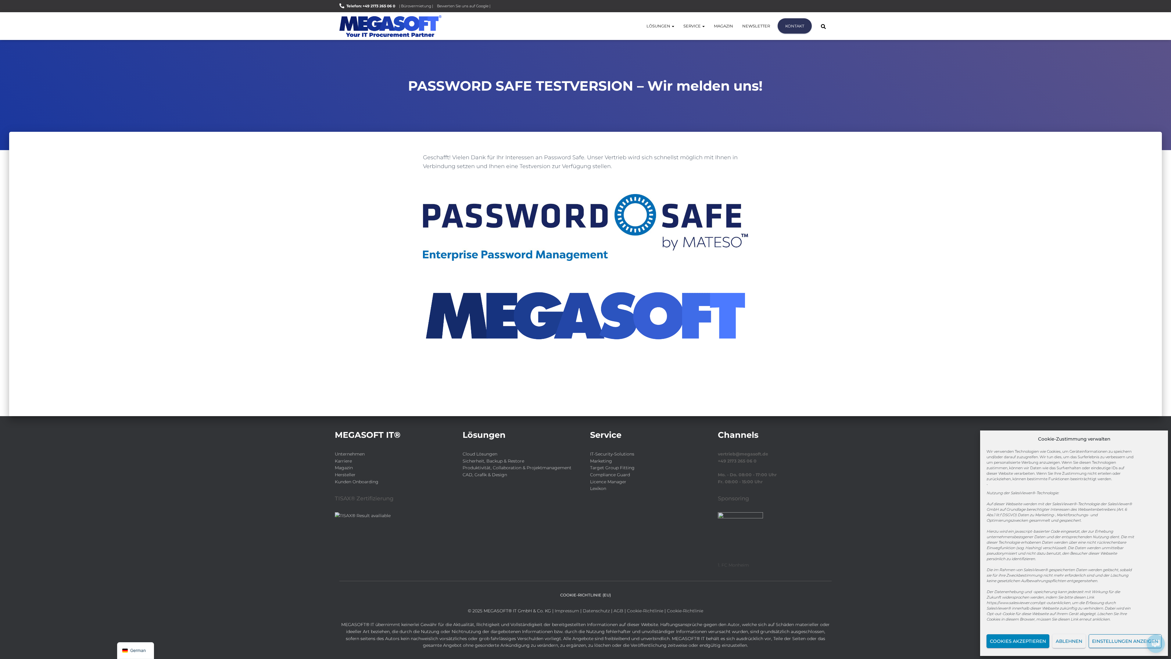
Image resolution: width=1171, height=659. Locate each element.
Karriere (343, 461)
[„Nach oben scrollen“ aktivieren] (12, 646)
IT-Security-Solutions (612, 454)
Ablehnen (1069, 641)
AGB (618, 611)
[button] (672, 25)
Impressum (567, 611)
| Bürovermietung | (416, 6)
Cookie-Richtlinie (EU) (585, 594)
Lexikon (598, 488)
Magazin (723, 25)
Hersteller (345, 474)
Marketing (601, 461)
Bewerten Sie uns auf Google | (463, 6)
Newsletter (756, 25)
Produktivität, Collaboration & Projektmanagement (517, 467)
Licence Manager (608, 481)
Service (692, 25)
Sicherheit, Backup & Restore (493, 461)
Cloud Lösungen (480, 454)
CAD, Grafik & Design (485, 474)
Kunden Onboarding (356, 481)
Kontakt (794, 25)
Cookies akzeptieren (1018, 641)
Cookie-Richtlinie (645, 611)
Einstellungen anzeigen (1125, 641)
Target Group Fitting (612, 467)
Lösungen (658, 25)
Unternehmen (350, 454)
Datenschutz (596, 611)
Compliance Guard (610, 474)
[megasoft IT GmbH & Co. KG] (390, 26)
